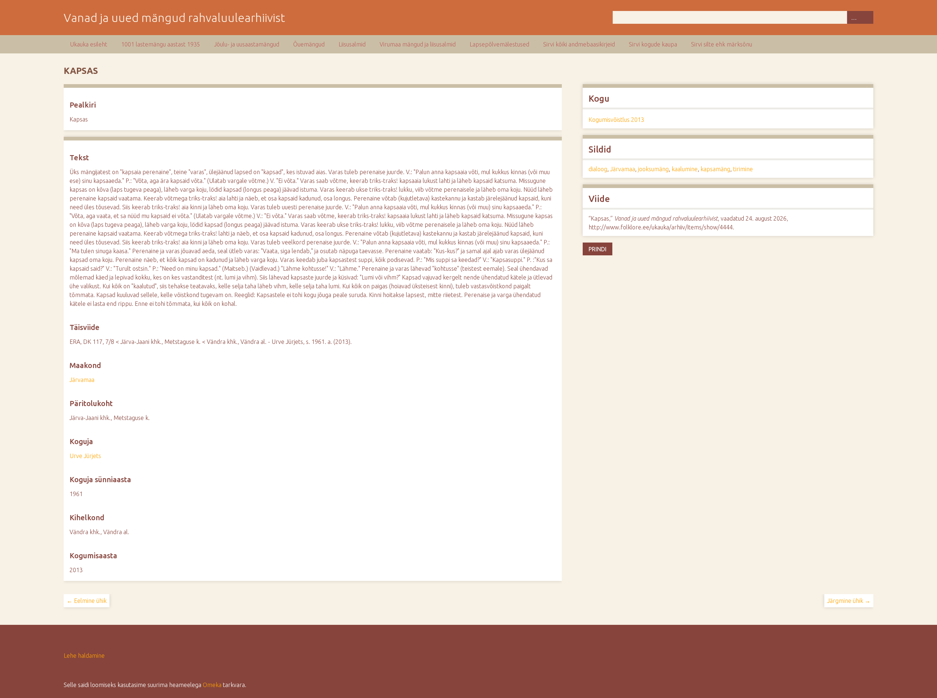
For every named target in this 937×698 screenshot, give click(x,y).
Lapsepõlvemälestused (499, 44)
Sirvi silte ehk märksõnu (721, 44)
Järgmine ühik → (848, 600)
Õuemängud (309, 44)
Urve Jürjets (85, 456)
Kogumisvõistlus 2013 (616, 119)
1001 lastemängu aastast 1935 (160, 44)
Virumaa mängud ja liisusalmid (418, 44)
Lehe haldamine (84, 655)
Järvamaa (82, 379)
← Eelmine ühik (87, 600)
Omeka (212, 685)
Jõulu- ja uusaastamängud (246, 44)
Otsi (866, 17)
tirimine (743, 169)
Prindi (597, 249)
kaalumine (685, 169)
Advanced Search (853, 17)
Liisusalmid (352, 44)
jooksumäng (653, 169)
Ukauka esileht (88, 44)
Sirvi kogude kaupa (653, 44)
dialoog (598, 169)
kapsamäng (715, 169)
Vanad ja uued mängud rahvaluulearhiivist (174, 17)
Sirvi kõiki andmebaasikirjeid (579, 44)
